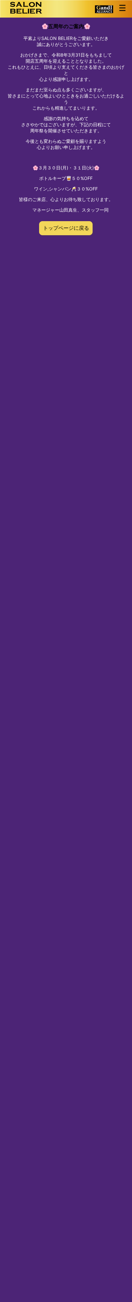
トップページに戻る (66, 228)
